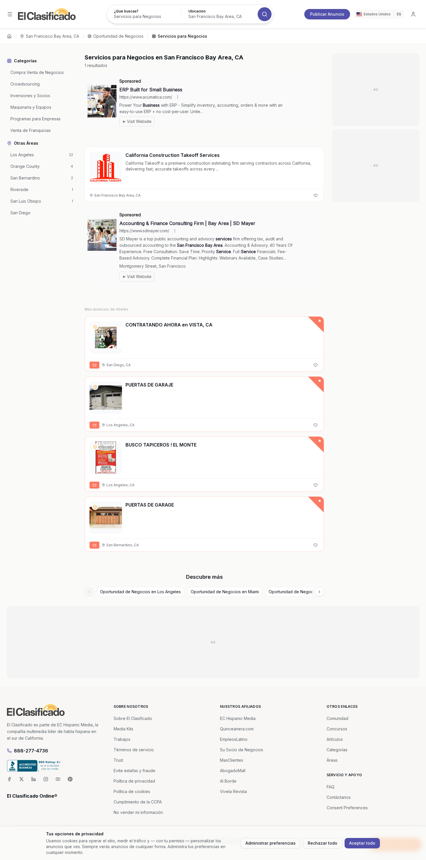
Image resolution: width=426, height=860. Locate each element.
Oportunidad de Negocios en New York (307, 591)
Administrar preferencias (270, 843)
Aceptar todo (362, 843)
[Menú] (10, 14)
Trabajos (122, 739)
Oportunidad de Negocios (118, 36)
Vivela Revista (233, 791)
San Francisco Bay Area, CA (52, 36)
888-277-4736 (31, 751)
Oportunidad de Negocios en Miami (225, 591)
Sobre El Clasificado (133, 718)
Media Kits (123, 728)
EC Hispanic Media (238, 718)
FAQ (330, 786)
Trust (118, 760)
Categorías (337, 749)
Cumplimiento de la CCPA (138, 801)
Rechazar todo (322, 843)
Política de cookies (132, 791)
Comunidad (337, 718)
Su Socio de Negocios (241, 749)
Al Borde (228, 781)
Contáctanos (339, 797)
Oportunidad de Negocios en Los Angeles (140, 591)
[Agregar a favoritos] (315, 195)
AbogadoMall (232, 770)
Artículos (335, 739)
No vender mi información (138, 812)
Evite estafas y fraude (134, 770)
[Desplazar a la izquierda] (89, 591)
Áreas (332, 760)
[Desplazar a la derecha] (319, 591)
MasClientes (231, 760)
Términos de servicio (134, 749)
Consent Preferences (347, 807)
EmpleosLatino (233, 739)
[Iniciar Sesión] (413, 14)
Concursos (337, 728)
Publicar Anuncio (327, 14)
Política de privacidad (134, 781)
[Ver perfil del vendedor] (95, 327)
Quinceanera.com (237, 728)
